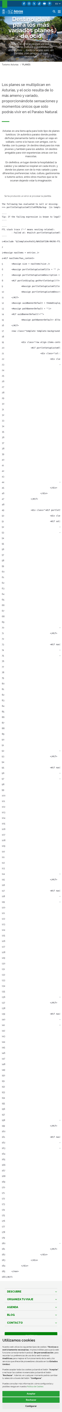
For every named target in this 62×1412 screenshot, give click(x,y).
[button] (57, 3)
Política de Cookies (35, 1386)
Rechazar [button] (31, 1400)
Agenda (12, 1307)
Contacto (15, 1322)
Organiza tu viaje (20, 1299)
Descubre (14, 1291)
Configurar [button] (31, 1406)
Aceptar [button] (31, 1393)
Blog (11, 1314)
